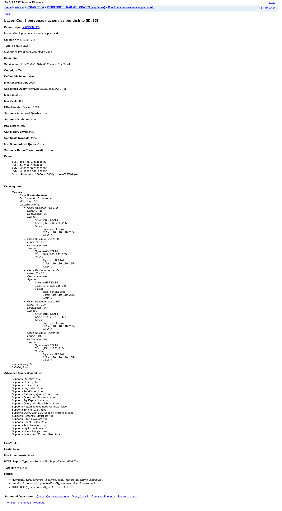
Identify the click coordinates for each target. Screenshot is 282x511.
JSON (7, 14)
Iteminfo (11, 502)
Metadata (39, 502)
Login (272, 2)
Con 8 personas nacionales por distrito (131, 7)
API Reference (266, 7)
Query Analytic (80, 496)
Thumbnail (24, 502)
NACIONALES (31, 27)
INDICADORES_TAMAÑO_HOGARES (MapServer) (76, 7)
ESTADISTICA (35, 7)
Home (8, 7)
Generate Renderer (103, 496)
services (19, 7)
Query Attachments (57, 496)
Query (40, 496)
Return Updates (127, 496)
